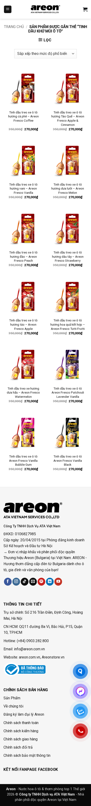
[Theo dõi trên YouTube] (58, 582)
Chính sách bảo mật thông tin (27, 755)
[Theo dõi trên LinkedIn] (50, 582)
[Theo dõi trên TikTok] (24, 582)
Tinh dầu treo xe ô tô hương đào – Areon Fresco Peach (23, 256)
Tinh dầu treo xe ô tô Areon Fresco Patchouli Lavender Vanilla (68, 392)
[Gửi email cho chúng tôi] (33, 582)
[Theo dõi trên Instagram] (16, 582)
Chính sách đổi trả (18, 747)
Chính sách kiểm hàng (21, 731)
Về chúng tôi (13, 706)
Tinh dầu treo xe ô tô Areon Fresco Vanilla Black (67, 460)
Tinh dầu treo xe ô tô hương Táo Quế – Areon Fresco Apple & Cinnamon (67, 118)
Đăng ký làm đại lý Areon (24, 714)
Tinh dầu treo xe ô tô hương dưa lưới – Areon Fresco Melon (67, 188)
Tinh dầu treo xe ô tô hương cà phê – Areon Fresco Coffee (23, 116)
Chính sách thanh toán (21, 723)
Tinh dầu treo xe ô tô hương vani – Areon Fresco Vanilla (23, 188)
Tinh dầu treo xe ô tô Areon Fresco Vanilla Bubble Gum (23, 460)
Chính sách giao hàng (21, 739)
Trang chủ (14, 27)
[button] (7, 9)
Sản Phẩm (12, 698)
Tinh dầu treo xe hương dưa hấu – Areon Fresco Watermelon (23, 392)
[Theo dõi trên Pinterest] (41, 582)
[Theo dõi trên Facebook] (8, 582)
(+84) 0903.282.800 (33, 641)
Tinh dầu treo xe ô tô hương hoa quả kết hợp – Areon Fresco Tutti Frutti (67, 324)
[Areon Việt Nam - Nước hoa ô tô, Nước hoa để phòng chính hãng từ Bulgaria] (45, 9)
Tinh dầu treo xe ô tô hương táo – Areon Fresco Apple (23, 324)
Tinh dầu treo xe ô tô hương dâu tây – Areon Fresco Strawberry (68, 256)
